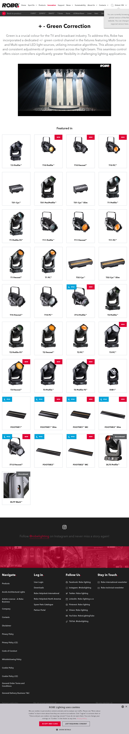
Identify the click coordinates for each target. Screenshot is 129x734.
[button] (64, 729)
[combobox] (122, 706)
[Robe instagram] (64, 527)
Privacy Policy (82, 718)
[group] (16, 592)
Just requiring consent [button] (76, 724)
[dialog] (64, 719)
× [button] (126, 707)
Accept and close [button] (50, 724)
